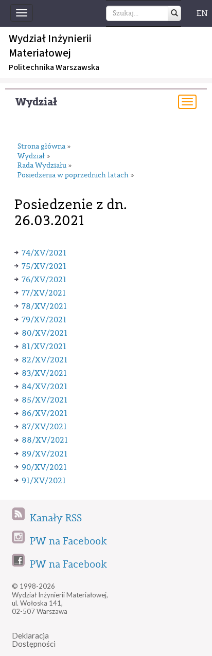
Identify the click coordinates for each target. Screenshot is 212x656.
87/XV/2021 (44, 427)
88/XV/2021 (45, 440)
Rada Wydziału (41, 165)
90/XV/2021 (44, 467)
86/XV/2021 (44, 413)
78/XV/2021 (44, 306)
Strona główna (41, 146)
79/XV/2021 (44, 320)
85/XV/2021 (44, 400)
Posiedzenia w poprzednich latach (73, 175)
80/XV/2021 (44, 333)
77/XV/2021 (44, 293)
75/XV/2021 (44, 266)
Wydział (36, 102)
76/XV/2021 (44, 280)
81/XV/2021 (44, 346)
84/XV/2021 (44, 386)
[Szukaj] (174, 13)
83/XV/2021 (44, 373)
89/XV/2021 (44, 454)
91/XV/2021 (44, 481)
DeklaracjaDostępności (34, 640)
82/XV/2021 (44, 360)
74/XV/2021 (44, 253)
